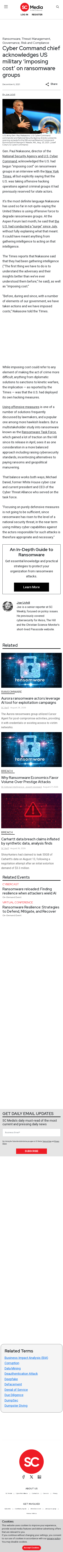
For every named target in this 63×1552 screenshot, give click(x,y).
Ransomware (11, 39)
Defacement (13, 1384)
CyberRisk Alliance (22, 1493)
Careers (46, 1493)
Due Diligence (14, 1395)
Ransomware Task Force (39, 432)
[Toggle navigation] (6, 6)
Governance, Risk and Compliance (25, 43)
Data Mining (13, 1368)
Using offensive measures (20, 407)
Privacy (55, 1493)
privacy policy (53, 1538)
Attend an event (35, 1509)
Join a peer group (50, 1509)
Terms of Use (47, 1141)
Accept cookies (31, 1548)
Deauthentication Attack (21, 1373)
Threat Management (36, 39)
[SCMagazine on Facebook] (24, 1477)
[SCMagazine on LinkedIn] (39, 1477)
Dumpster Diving (16, 1405)
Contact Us (35, 1493)
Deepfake (11, 1379)
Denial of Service (16, 1390)
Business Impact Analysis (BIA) (26, 1358)
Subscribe (31, 1151)
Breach (7, 771)
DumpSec (11, 1400)
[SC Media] (31, 7)
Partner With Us (31, 1513)
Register (37, 14)
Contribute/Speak (20, 1509)
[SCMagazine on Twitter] (31, 1477)
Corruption (12, 1363)
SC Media (9, 1493)
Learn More (31, 587)
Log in (24, 14)
